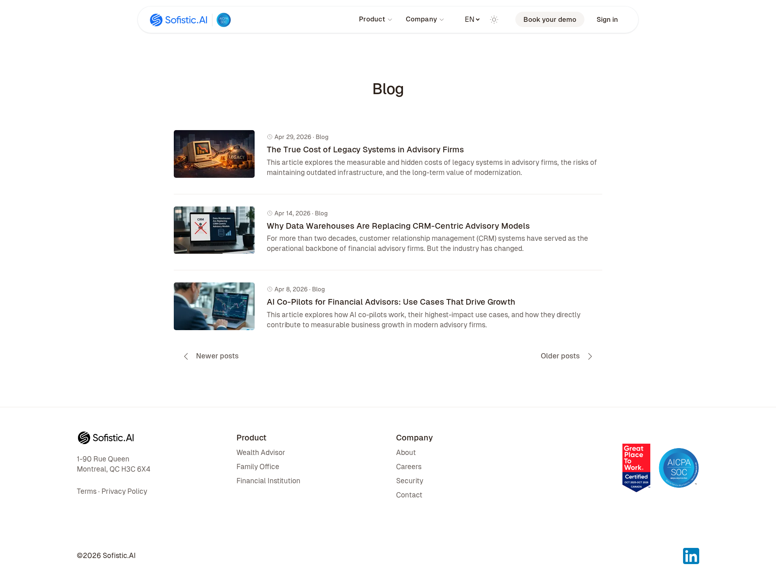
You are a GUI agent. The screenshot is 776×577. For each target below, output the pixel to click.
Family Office (257, 467)
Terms (87, 491)
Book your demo (549, 19)
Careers (409, 467)
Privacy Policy (124, 491)
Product (372, 19)
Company (421, 19)
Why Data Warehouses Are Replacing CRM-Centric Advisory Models (398, 225)
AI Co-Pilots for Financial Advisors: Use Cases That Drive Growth (391, 301)
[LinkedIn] (691, 553)
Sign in (607, 19)
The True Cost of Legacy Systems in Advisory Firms (365, 149)
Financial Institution (268, 481)
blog (322, 136)
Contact (409, 495)
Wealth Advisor (260, 453)
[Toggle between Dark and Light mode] (494, 20)
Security (409, 481)
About (406, 453)
